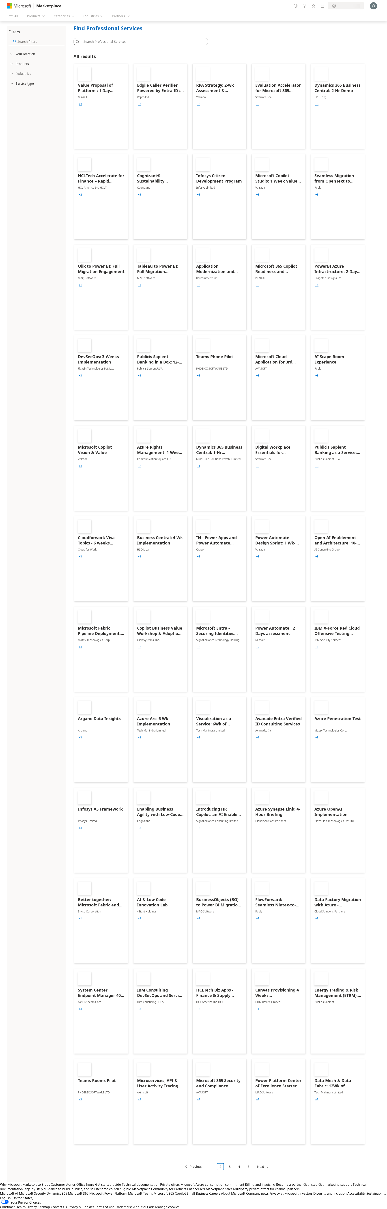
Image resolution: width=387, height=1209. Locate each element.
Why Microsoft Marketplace (20, 1184)
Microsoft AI (9, 1193)
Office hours (85, 1184)
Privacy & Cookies (81, 1207)
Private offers (170, 1184)
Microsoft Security (32, 1193)
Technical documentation (140, 1184)
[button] (77, 41)
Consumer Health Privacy (18, 1207)
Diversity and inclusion (329, 1193)
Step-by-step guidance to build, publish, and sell (59, 1189)
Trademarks (123, 1207)
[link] (101, 106)
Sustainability (376, 1193)
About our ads (143, 1207)
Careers (214, 1193)
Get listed (310, 1184)
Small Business (197, 1193)
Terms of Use (104, 1207)
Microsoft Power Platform (108, 1193)
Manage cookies (167, 1207)
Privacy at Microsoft (284, 1193)
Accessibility (356, 1193)
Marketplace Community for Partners (159, 1189)
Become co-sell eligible (113, 1189)
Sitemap (44, 1207)
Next (260, 1166)
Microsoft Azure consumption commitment (213, 1184)
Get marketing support (335, 1184)
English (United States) (16, 1198)
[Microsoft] (19, 6)
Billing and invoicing (260, 1184)
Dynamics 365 (57, 1193)
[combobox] (142, 41)
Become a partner (289, 1184)
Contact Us (59, 1207)
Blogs (46, 1184)
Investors (305, 1193)
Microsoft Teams (140, 1193)
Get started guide (108, 1184)
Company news (257, 1193)
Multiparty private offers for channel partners (266, 1189)
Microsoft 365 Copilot (170, 1193)
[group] (80, 104)
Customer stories (63, 1184)
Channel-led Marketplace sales (209, 1189)
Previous (196, 1166)
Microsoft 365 (78, 1193)
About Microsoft (233, 1193)
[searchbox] (40, 41)
